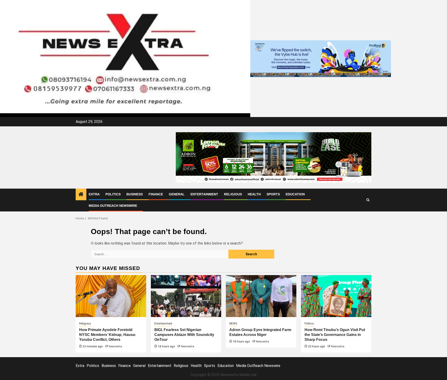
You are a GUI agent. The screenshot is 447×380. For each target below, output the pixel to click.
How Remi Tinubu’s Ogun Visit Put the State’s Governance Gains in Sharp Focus (335, 335)
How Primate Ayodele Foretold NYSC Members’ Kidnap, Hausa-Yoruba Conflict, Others (107, 335)
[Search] (368, 199)
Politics (113, 194)
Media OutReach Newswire (113, 205)
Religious (233, 194)
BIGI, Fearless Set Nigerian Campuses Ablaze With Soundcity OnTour (184, 335)
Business (134, 194)
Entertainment (204, 194)
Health (254, 194)
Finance (156, 194)
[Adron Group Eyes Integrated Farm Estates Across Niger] (261, 296)
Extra (94, 194)
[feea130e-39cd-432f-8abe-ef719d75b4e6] (320, 58)
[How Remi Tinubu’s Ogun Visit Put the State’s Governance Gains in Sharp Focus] (336, 296)
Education (295, 194)
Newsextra (115, 346)
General (177, 194)
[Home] (81, 194)
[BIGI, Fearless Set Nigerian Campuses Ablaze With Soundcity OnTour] (186, 296)
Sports (273, 194)
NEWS (233, 323)
